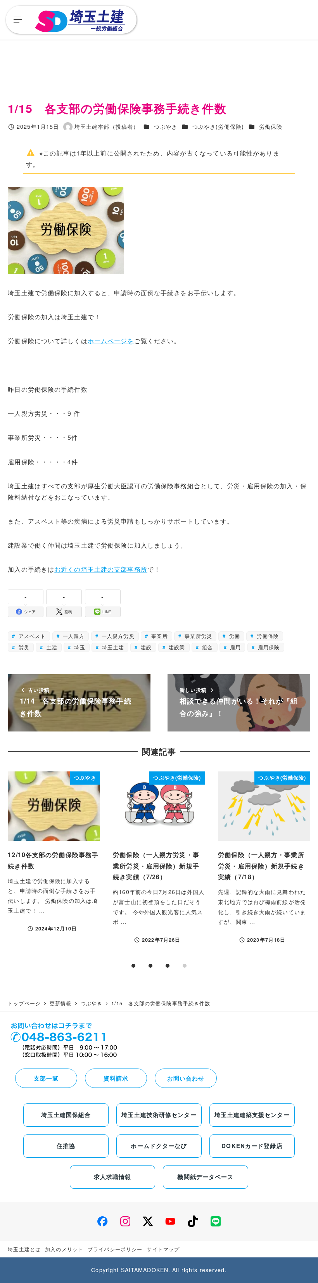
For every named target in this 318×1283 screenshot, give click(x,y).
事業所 (158, 636)
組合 (206, 647)
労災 (23, 647)
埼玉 (78, 647)
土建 (50, 647)
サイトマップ (163, 1249)
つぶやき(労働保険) (218, 126)
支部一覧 (46, 1078)
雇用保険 (268, 647)
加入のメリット (64, 1249)
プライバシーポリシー (115, 1249)
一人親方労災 (117, 636)
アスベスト (31, 636)
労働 (233, 636)
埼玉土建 (112, 647)
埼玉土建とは (24, 1249)
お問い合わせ (186, 1078)
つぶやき (165, 126)
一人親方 (73, 636)
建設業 (176, 647)
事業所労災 (197, 636)
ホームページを (111, 340)
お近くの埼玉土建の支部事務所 (100, 569)
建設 (145, 647)
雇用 (234, 647)
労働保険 (270, 126)
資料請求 (116, 1078)
